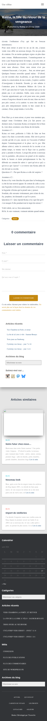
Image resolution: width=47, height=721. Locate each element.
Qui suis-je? (28, 697)
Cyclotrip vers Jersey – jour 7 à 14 (19, 344)
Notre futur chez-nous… (18, 444)
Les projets (33, 703)
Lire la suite (33, 459)
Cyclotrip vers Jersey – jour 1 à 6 (18, 349)
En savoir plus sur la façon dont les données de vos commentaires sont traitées (21, 307)
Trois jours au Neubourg (15, 339)
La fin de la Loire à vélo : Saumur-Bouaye (22, 334)
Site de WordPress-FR (13, 669)
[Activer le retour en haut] (42, 716)
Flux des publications (14, 657)
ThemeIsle (31, 715)
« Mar (4, 584)
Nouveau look (13, 480)
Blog (15, 219)
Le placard (17, 709)
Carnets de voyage (17, 703)
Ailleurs (30, 709)
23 (42, 571)
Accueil (17, 697)
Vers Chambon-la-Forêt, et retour (19, 329)
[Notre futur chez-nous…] (23, 422)
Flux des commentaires (14, 663)
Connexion (8, 651)
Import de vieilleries (16, 513)
